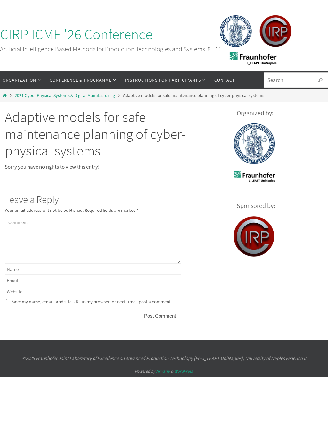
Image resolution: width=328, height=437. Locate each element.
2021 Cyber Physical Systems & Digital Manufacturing (65, 95)
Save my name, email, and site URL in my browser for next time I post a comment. (91, 301)
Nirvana (163, 371)
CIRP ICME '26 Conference (76, 34)
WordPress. (183, 371)
